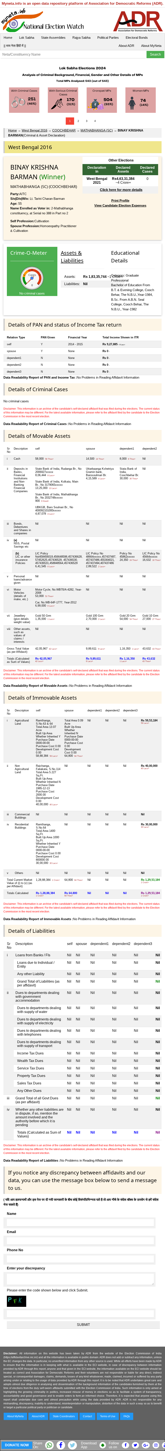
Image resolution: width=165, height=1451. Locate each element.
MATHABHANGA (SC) (97, 130)
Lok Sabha (26, 37)
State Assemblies (53, 37)
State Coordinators (64, 1416)
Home (8, 37)
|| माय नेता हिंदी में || (15, 45)
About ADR (126, 45)
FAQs (127, 1416)
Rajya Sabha (81, 37)
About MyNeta (151, 45)
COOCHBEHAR (64, 130)
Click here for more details (121, 190)
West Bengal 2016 (34, 130)
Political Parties (108, 37)
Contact (87, 1416)
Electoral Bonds (137, 37)
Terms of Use (107, 1416)
